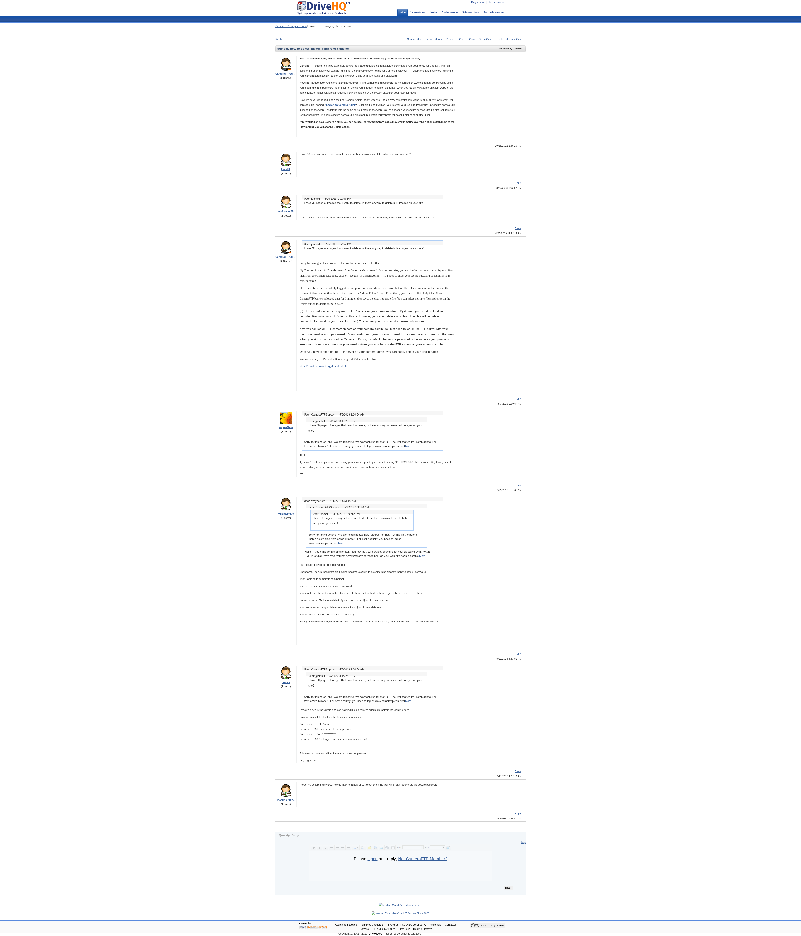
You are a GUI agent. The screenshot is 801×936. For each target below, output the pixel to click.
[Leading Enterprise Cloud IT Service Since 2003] (400, 913)
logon (373, 859)
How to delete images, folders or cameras (332, 26)
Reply (278, 39)
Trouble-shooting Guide (509, 39)
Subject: (283, 48)
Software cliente (470, 12)
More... (409, 446)
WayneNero (286, 427)
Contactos (450, 924)
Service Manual (434, 39)
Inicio (402, 12)
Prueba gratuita (449, 12)
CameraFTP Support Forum (291, 26)
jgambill (285, 169)
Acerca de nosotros (494, 12)
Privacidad (393, 924)
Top (523, 842)
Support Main (414, 39)
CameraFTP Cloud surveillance (377, 929)
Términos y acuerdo (371, 924)
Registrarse (477, 2)
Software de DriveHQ (414, 924)
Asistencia (435, 924)
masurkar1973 (286, 800)
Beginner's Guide (456, 39)
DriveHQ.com (376, 933)
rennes (286, 682)
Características (418, 12)
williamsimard (286, 513)
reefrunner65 (286, 211)
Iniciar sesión (496, 2)
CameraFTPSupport (287, 73)
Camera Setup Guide (481, 39)
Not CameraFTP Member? (422, 859)
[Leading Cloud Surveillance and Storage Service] (400, 905)
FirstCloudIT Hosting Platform (415, 929)
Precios (433, 12)
